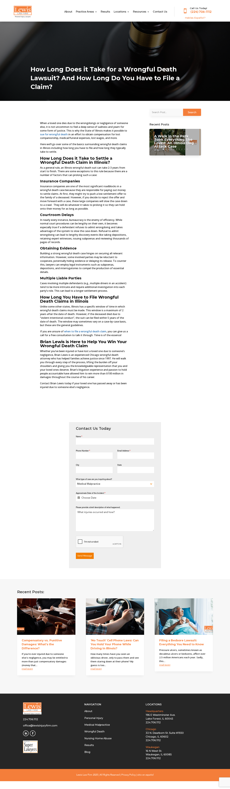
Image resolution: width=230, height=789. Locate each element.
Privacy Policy (128, 775)
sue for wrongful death (54, 134)
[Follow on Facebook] (33, 733)
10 (187, 149)
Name (79, 437)
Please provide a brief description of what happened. (98, 507)
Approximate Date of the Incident (90, 493)
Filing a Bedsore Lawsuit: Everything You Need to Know (181, 642)
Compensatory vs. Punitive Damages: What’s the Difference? (42, 644)
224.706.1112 (30, 719)
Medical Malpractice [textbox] (88, 484)
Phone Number (83, 451)
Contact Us (160, 12)
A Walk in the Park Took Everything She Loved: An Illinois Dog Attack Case (174, 141)
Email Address (123, 451)
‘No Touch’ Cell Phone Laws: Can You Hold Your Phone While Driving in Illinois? (115, 644)
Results (105, 12)
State (119, 465)
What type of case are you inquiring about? (94, 479)
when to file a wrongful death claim (85, 331)
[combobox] (115, 484)
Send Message (84, 556)
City (77, 465)
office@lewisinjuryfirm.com (40, 725)
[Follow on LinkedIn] (26, 733)
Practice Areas (85, 12)
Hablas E (195, 17)
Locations (120, 12)
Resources (139, 12)
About (68, 12)
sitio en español (145, 775)
